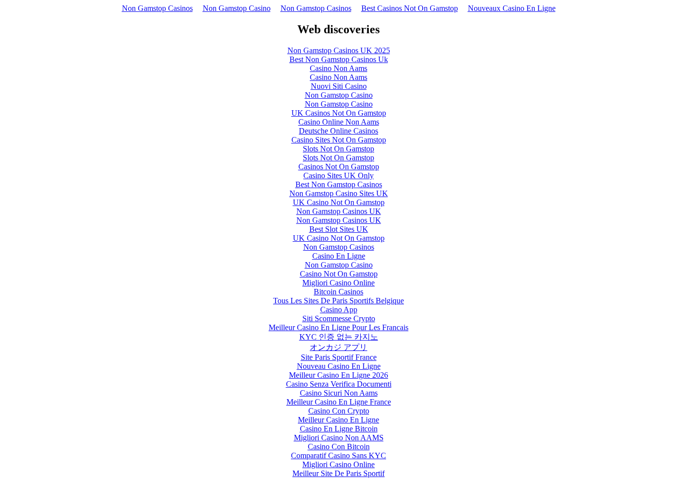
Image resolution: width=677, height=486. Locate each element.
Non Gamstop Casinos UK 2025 (338, 50)
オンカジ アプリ (338, 347)
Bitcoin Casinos (338, 291)
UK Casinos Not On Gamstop (338, 113)
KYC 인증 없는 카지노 (338, 337)
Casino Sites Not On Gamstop (338, 140)
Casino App (338, 309)
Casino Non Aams (338, 68)
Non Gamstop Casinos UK (338, 211)
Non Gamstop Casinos (157, 8)
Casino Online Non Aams (338, 122)
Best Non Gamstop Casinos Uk (338, 59)
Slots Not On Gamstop (338, 148)
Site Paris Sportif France (339, 357)
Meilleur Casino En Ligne (338, 420)
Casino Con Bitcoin (339, 446)
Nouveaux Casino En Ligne (512, 8)
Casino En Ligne (338, 256)
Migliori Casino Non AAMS (339, 437)
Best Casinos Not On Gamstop (409, 8)
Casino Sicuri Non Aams (339, 393)
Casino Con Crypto (338, 411)
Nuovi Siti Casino (339, 86)
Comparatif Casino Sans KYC (338, 455)
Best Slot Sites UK (338, 229)
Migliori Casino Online (338, 282)
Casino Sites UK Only (338, 175)
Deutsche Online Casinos (338, 131)
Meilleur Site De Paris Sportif (338, 473)
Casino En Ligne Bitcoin (339, 428)
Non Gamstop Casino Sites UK (338, 193)
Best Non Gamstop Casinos (338, 184)
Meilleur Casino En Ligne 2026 (338, 375)
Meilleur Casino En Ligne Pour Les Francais (338, 327)
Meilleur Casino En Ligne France (338, 402)
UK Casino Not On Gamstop (339, 202)
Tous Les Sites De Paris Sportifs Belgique (338, 300)
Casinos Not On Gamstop (338, 166)
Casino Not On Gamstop (339, 274)
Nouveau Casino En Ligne (339, 366)
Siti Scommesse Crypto (338, 318)
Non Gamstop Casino (237, 8)
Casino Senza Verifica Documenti (339, 384)
